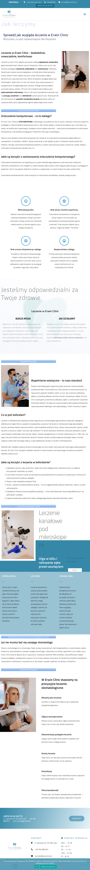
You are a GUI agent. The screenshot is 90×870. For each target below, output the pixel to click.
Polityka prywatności (48, 867)
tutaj (32, 148)
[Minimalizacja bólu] (26, 201)
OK (37, 867)
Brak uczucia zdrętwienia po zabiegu (26, 249)
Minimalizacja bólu (26, 209)
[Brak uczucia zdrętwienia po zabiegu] (26, 241)
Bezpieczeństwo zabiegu (64, 249)
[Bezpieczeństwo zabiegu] (64, 241)
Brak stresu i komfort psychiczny (64, 209)
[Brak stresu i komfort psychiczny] (64, 201)
